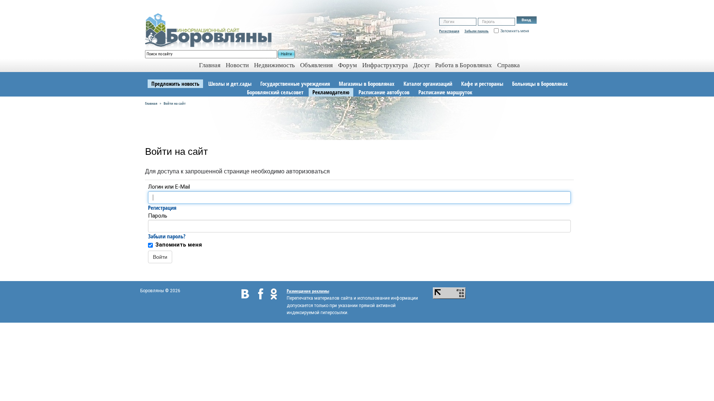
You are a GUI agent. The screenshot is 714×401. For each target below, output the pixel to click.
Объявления (316, 65)
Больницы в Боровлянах (540, 83)
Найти (286, 54)
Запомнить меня (178, 244)
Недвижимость (274, 65)
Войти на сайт (175, 103)
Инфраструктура (385, 65)
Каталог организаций (427, 83)
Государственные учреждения (295, 83)
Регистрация (449, 30)
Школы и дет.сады (229, 83)
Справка (508, 65)
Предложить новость (175, 83)
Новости (237, 65)
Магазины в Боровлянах (367, 83)
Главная (151, 103)
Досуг (421, 65)
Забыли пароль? (167, 236)
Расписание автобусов (383, 92)
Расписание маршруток (445, 92)
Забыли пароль (476, 30)
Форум (347, 65)
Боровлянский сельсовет (275, 92)
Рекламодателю (331, 92)
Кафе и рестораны (482, 83)
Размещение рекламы (308, 291)
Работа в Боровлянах (463, 65)
